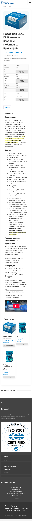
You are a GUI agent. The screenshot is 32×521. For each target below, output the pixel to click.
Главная (6, 456)
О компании (7, 469)
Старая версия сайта (6, 402)
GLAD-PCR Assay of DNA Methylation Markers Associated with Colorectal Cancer (15, 282)
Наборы (21, 58)
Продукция (6, 459)
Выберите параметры (9, 345)
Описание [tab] (7, 107)
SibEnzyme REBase (8, 476)
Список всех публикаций (10, 466)
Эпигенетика (6, 60)
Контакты (6, 472)
